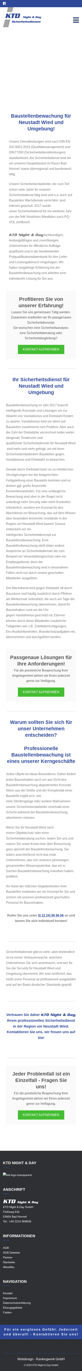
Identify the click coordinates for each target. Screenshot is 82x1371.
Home (27, 73)
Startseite (9, 1262)
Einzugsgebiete (45, 73)
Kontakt (8, 1293)
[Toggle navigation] (76, 20)
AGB (6, 1247)
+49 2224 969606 (20, 1221)
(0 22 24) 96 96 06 (51, 915)
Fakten (7, 1312)
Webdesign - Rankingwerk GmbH (41, 1359)
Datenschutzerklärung (17, 1302)
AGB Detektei (11, 1252)
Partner (7, 1257)
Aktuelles (8, 1267)
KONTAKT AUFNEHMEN (41, 349)
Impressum (10, 1298)
